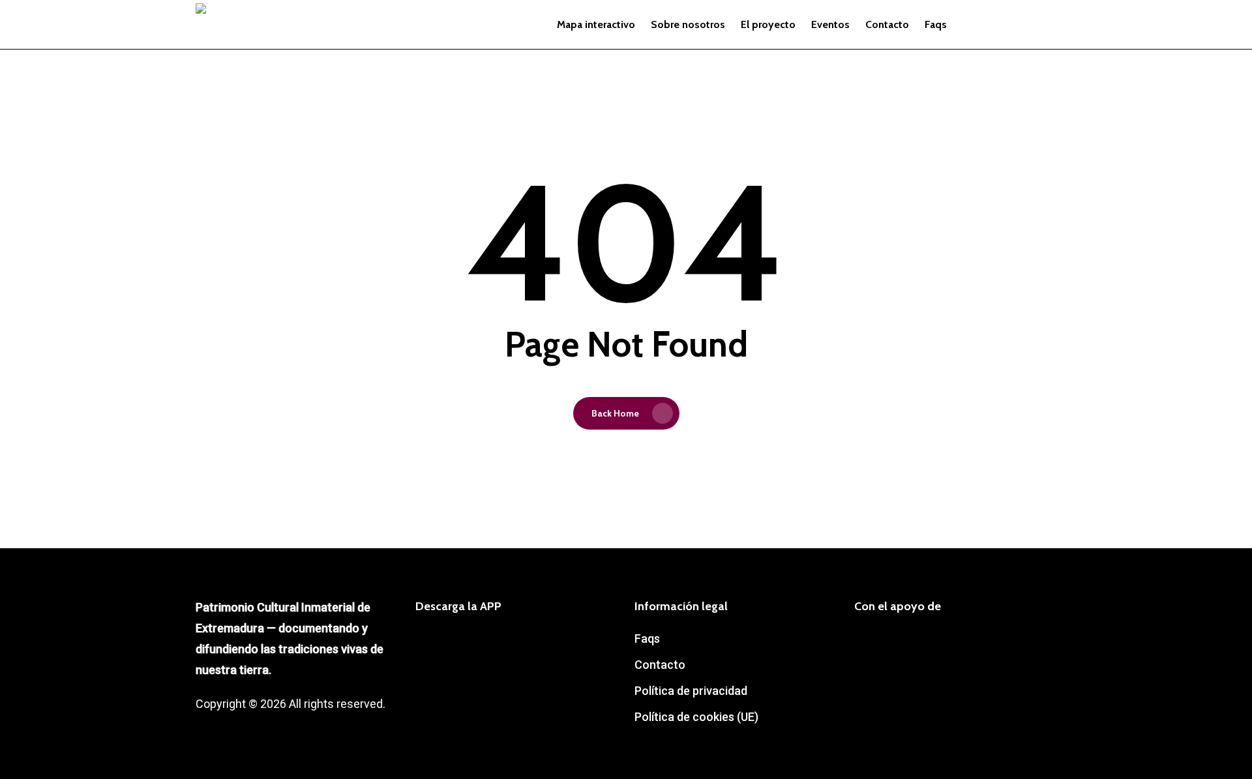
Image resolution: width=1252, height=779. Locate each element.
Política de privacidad (690, 691)
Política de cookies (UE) (696, 717)
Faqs (647, 638)
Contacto (659, 664)
